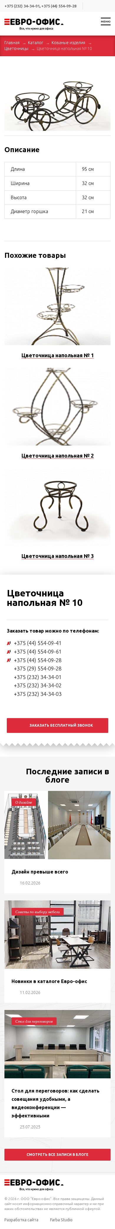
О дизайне (23, 802)
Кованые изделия (68, 42)
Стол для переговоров (34, 1021)
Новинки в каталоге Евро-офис (49, 981)
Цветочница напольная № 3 (58, 556)
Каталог (35, 42)
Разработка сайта (21, 1219)
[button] (105, 70)
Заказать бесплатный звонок (61, 725)
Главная (11, 42)
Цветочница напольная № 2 (58, 456)
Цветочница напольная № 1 (58, 355)
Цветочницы (16, 48)
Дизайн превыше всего (40, 871)
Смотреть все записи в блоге (57, 1154)
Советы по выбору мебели (37, 911)
